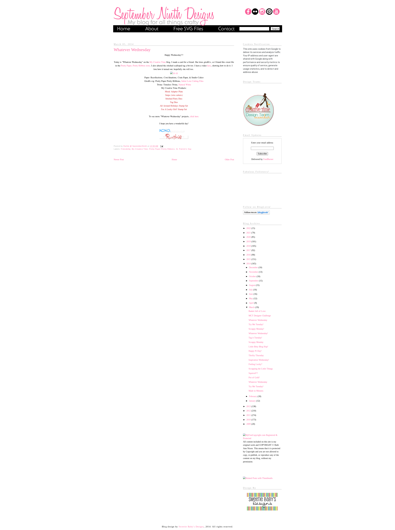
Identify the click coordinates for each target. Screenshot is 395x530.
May (251, 298)
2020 (248, 237)
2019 (248, 241)
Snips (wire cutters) (174, 95)
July (251, 289)
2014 (248, 263)
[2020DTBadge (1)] (258, 125)
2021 (248, 232)
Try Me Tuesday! (256, 324)
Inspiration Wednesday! (259, 360)
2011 (248, 415)
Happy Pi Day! (255, 351)
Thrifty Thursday (256, 355)
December (253, 267)
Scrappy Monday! (256, 329)
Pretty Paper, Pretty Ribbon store (135, 65)
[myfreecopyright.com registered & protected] (262, 438)
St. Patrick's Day (183, 149)
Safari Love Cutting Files (192, 81)
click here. (194, 116)
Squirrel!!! (253, 373)
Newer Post (119, 159)
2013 (248, 406)
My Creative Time (158, 62)
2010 (248, 419)
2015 (248, 259)
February (253, 396)
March (252, 307)
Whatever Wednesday (258, 320)
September (254, 280)
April (251, 303)
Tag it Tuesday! (255, 337)
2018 (248, 246)
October (253, 276)
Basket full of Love (257, 311)
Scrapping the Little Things (261, 368)
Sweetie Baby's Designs (191, 527)
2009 (248, 424)
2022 (248, 228)
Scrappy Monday (256, 342)
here (209, 65)
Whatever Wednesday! (258, 333)
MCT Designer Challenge (260, 315)
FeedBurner (268, 159)
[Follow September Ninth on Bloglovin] (256, 214)
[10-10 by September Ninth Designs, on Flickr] (174, 73)
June (251, 294)
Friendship (126, 149)
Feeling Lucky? (255, 364)
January (252, 401)
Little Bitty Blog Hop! (258, 346)
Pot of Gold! (254, 377)
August (252, 285)
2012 (248, 410)
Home (174, 159)
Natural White (185, 84)
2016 (248, 254)
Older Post (229, 159)
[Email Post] (161, 146)
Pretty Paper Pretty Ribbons (162, 149)
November (254, 272)
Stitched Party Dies (173, 98)
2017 (248, 250)
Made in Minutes (256, 391)
